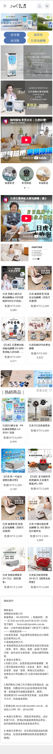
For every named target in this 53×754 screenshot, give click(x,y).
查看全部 (42, 390)
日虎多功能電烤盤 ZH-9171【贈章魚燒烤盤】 (39, 578)
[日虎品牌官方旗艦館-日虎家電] (18, 6)
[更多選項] (5, 6)
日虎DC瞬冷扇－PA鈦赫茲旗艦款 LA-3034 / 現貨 (13, 429)
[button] (39, 6)
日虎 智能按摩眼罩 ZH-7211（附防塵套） (12, 578)
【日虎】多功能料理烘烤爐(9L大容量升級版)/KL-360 (39, 480)
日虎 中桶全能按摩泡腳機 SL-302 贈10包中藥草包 (39, 527)
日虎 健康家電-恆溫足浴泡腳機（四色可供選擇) (39, 297)
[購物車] (47, 6)
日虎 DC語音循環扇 (39, 425)
